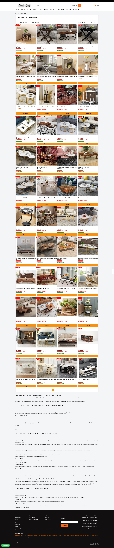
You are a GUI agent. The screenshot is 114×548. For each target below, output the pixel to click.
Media (16, 519)
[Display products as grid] (94, 22)
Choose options (25, 52)
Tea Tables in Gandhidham (22, 13)
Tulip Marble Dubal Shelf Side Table (84, 318)
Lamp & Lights (60, 9)
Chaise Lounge (26, 537)
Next (94, 389)
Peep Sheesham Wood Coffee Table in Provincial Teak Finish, (26, 258)
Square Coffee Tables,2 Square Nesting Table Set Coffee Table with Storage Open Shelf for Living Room (26, 137)
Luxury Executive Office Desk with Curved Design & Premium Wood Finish (26, 349)
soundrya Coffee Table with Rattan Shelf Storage (65, 318)
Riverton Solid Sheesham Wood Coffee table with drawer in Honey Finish (26, 288)
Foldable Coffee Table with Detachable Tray (85, 46)
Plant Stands (55, 535)
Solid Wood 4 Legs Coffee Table (83, 167)
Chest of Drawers (37, 537)
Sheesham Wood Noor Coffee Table (84, 349)
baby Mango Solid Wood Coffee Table (63, 197)
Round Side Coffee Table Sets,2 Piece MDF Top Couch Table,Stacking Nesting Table (88, 258)
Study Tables (48, 535)
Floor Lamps (89, 535)
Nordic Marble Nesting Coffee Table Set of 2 (44, 349)
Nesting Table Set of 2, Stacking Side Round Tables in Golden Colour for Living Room (67, 167)
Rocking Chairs (60, 535)
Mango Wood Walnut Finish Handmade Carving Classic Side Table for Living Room (26, 46)
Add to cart (88, 52)
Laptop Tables (31, 537)
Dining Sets (22, 535)
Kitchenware (75, 9)
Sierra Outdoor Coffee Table (62, 258)
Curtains (96, 535)
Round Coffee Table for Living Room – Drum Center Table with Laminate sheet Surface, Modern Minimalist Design (26, 379)
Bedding (22, 9)
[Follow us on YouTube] (98, 544)
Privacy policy (17, 522)
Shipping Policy (18, 528)
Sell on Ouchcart (48, 519)
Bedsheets (17, 537)
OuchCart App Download (33, 519)
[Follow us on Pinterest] (95, 544)
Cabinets (31, 535)
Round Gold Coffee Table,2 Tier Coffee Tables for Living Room (26, 76)
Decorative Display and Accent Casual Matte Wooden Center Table (47, 76)
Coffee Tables (17, 535)
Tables (34, 9)
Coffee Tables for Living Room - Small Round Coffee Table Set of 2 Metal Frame (26, 106)
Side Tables (21, 537)
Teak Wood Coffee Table (61, 106)
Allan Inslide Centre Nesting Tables (22, 167)
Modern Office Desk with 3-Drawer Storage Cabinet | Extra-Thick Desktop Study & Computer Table (47, 197)
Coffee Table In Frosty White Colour (84, 379)
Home (16, 13)
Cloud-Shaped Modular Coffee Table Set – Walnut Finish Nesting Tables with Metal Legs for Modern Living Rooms (26, 318)
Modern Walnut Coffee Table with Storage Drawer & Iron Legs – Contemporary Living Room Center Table (47, 258)
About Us (17, 515)
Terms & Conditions (18, 521)
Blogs (16, 529)
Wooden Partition (66, 535)
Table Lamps (84, 535)
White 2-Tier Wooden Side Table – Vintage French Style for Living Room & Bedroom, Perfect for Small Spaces (88, 106)
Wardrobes (44, 535)
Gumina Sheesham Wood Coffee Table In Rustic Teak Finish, (67, 349)
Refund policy (17, 524)
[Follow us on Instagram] (93, 544)
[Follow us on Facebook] (91, 544)
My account (86, 6)
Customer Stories (18, 517)
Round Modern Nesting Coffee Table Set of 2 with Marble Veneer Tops (67, 379)
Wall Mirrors (79, 535)
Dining (39, 9)
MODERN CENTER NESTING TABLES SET (65, 137)
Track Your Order (32, 517)
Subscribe (64, 525)
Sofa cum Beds (27, 535)
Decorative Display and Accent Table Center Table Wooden (46, 46)
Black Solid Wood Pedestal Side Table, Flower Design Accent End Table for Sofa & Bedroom (47, 106)
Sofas (16, 9)
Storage (45, 9)
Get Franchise (47, 515)
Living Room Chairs (73, 535)
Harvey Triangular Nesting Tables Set (84, 197)
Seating (28, 9)
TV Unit (40, 535)
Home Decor (52, 9)
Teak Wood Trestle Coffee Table (42, 167)
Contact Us (17, 526)
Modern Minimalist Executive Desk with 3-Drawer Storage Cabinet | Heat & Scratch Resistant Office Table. (47, 379)
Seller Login (47, 517)
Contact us (31, 515)
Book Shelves (36, 535)
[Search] (79, 5)
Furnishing (68, 9)
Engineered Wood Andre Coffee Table (43, 318)
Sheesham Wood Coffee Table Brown (43, 288)
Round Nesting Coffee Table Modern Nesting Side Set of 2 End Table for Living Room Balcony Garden (47, 137)
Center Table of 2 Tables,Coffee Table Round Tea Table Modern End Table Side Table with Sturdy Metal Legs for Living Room (88, 137)
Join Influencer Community (49, 521)
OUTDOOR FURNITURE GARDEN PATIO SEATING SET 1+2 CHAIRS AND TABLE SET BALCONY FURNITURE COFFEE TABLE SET (67, 288)
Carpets (93, 535)
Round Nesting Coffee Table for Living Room (23, 197)
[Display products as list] (96, 22)
